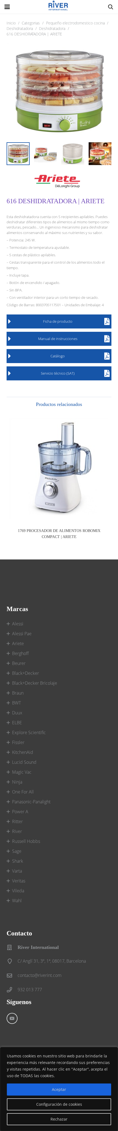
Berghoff (20, 653)
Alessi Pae (22, 634)
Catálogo (57, 355)
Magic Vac (22, 772)
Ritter (17, 821)
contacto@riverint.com (39, 975)
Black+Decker (25, 673)
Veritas (18, 881)
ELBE (17, 723)
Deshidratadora (20, 28)
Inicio (11, 23)
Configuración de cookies (59, 1104)
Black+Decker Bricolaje (34, 683)
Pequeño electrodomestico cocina (75, 23)
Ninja (17, 782)
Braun (18, 693)
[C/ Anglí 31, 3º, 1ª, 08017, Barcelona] (12, 961)
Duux (17, 713)
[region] (59, 1089)
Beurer (19, 663)
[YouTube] (12, 1018)
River (17, 831)
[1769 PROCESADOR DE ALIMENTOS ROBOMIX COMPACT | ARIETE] (59, 469)
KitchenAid (22, 752)
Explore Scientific (29, 732)
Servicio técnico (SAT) (58, 373)
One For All (23, 792)
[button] (7, 7)
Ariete (18, 643)
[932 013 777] (12, 989)
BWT (16, 703)
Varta (17, 871)
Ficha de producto (57, 321)
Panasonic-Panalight (31, 802)
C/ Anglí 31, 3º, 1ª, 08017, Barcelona (52, 961)
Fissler (18, 742)
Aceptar (59, 1089)
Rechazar (59, 1119)
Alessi (17, 624)
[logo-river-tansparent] (59, 6)
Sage (16, 851)
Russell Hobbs (26, 841)
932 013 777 (30, 990)
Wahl (17, 901)
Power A (20, 812)
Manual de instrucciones (57, 338)
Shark (17, 861)
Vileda (18, 891)
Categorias (31, 23)
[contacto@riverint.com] (12, 975)
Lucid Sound (24, 762)
